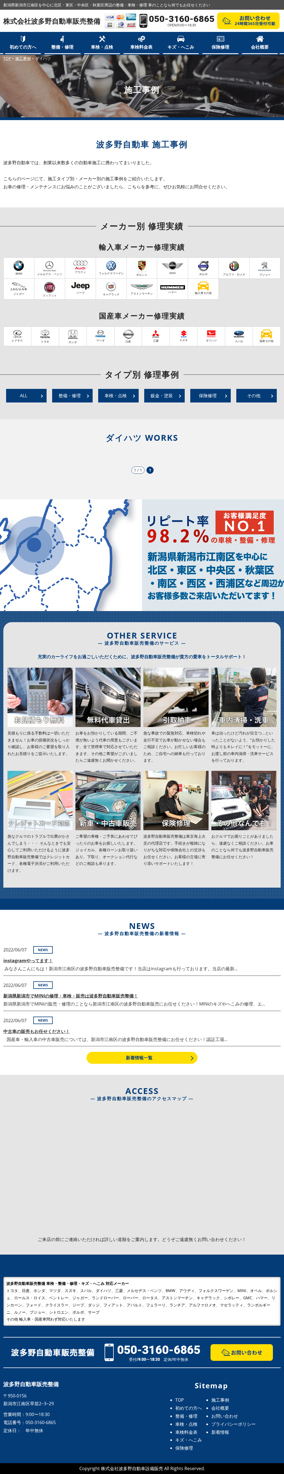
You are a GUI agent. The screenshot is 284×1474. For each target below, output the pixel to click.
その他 (253, 395)
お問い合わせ (224, 1416)
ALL (23, 395)
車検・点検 (102, 47)
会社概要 (260, 47)
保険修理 (220, 47)
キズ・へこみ (181, 47)
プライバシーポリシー (233, 1424)
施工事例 (220, 1400)
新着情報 (220, 1432)
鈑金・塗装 (162, 395)
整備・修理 (62, 47)
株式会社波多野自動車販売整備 (51, 21)
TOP (179, 1400)
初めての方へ (23, 47)
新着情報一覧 (139, 1058)
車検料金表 (141, 47)
